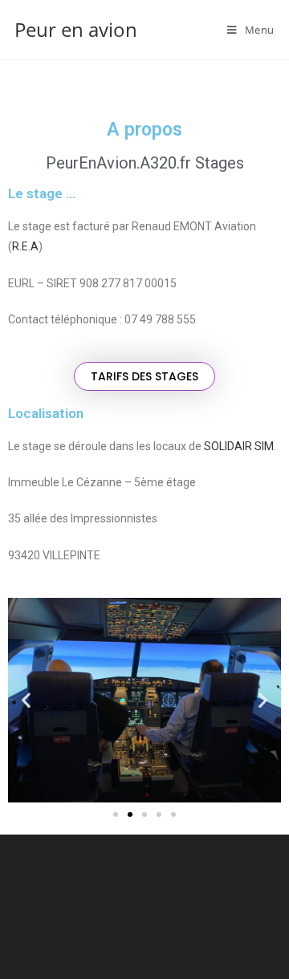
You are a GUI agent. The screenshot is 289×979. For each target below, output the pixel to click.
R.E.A (25, 246)
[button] (144, 376)
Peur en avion (75, 29)
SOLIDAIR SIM (239, 446)
